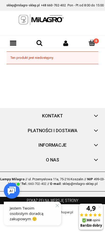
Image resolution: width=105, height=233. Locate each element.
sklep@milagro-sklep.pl (23, 5)
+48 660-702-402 (53, 5)
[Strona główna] (52, 19)
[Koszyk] (92, 42)
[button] (13, 43)
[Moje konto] (65, 43)
